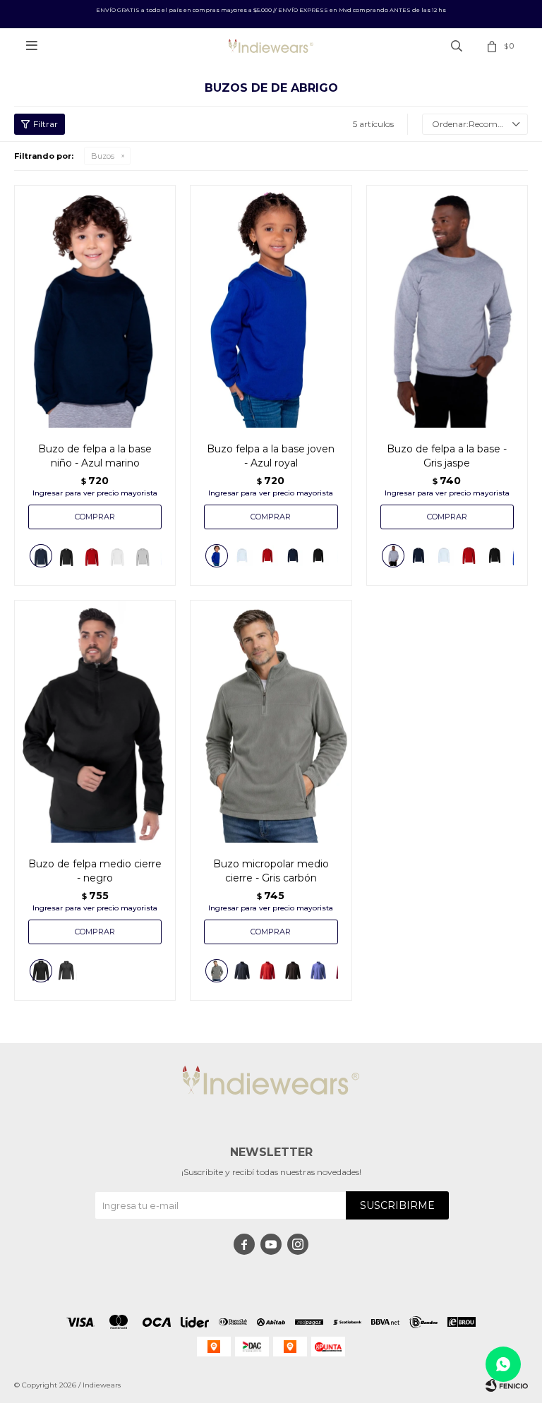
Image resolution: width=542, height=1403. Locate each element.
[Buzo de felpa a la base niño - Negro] (66, 556)
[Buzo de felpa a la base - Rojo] (469, 556)
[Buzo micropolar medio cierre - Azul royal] (318, 971)
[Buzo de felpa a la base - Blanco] (443, 556)
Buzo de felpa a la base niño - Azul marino (95, 455)
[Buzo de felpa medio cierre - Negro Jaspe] (66, 972)
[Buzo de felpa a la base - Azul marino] (418, 556)
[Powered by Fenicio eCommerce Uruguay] (507, 1385)
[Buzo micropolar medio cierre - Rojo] (267, 971)
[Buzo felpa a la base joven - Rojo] (267, 556)
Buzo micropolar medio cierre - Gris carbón (271, 870)
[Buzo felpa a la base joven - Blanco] (242, 556)
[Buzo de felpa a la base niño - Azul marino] (95, 306)
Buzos (102, 156)
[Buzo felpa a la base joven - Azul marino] (292, 556)
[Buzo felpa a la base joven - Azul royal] (270, 306)
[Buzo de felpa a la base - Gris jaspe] (447, 306)
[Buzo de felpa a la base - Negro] (494, 556)
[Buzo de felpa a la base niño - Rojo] (91, 556)
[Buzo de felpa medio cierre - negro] (95, 721)
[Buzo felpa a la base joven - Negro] (318, 556)
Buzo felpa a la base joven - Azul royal (271, 455)
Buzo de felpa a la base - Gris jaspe (447, 455)
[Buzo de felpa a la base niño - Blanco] (117, 556)
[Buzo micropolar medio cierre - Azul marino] (242, 971)
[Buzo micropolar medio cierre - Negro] (292, 971)
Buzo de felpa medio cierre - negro (95, 870)
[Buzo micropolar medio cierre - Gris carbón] (270, 721)
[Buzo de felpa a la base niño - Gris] (142, 556)
